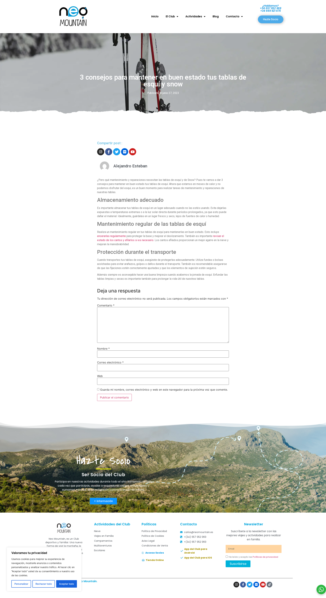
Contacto (232, 16)
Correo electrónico (110, 362)
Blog (216, 16)
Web (100, 376)
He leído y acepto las (253, 557)
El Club (170, 16)
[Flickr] (124, 151)
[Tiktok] (269, 584)
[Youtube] (132, 151)
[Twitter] (116, 151)
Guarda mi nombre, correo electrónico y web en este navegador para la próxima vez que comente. (164, 389)
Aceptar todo (66, 583)
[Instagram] (100, 151)
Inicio (155, 16)
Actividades (193, 16)
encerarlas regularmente (111, 236)
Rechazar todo (43, 583)
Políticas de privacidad (265, 557)
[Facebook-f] (108, 151)
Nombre (103, 348)
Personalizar (21, 583)
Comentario (105, 305)
